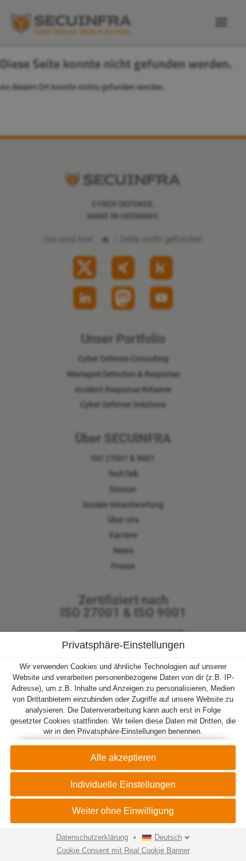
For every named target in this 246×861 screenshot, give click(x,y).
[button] (123, 811)
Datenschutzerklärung (92, 838)
